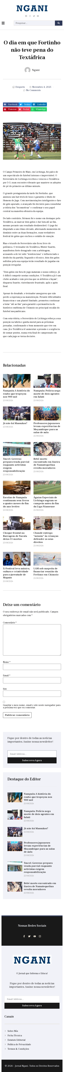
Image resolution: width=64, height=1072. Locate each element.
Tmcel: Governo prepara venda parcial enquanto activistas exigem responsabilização (16, 465)
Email (6, 675)
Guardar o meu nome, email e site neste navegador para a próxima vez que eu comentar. (31, 706)
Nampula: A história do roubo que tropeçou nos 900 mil (16, 393)
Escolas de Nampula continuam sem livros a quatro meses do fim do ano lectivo (16, 502)
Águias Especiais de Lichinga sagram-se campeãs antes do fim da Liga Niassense (46, 502)
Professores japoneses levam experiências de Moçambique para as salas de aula (46, 428)
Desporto (20, 86)
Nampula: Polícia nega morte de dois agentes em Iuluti (46, 393)
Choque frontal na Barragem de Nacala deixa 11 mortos (15, 536)
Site (5, 689)
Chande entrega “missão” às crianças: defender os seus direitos (46, 537)
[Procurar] (58, 23)
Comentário (10, 622)
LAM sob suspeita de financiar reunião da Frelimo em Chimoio (45, 571)
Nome (6, 662)
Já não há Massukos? (15, 423)
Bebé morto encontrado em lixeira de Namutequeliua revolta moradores (46, 463)
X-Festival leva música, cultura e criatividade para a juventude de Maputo (16, 573)
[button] (11, 104)
